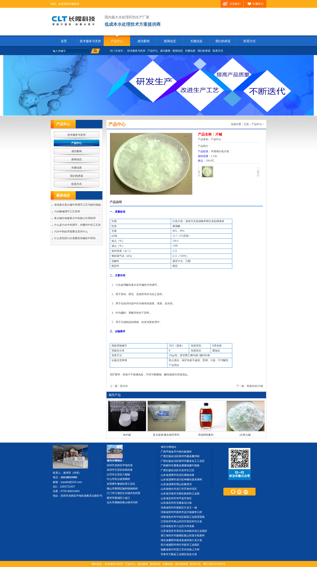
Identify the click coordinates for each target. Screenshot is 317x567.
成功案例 (143, 41)
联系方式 (249, 41)
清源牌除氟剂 (205, 434)
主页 (246, 124)
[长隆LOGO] (75, 20)
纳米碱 (127, 434)
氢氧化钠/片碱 (255, 386)
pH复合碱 (245, 434)
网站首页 (97, 563)
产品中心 (117, 41)
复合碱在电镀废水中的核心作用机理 (75, 218)
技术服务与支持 (90, 41)
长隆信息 (196, 41)
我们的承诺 (223, 41)
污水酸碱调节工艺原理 (67, 211)
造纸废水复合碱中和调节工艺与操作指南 (77, 204)
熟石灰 (124, 386)
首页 (64, 41)
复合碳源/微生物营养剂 (166, 434)
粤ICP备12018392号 (214, 563)
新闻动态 (170, 41)
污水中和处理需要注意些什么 (71, 231)
